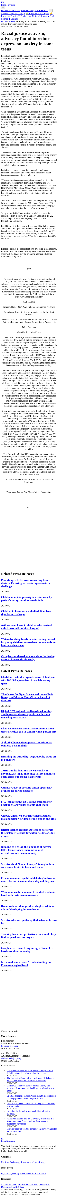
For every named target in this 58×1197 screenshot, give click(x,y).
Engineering (24, 16)
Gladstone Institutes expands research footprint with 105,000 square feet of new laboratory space (28, 680)
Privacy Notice (38, 1184)
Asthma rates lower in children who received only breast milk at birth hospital (26, 627)
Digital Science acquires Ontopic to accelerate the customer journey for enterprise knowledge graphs (28, 832)
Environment (33, 13)
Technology (18, 13)
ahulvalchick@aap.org (11, 1058)
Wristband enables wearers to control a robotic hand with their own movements (28, 894)
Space (45, 13)
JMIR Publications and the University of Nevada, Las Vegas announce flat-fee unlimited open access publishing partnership (28, 773)
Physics (12, 16)
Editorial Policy (27, 10)
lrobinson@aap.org (9, 1046)
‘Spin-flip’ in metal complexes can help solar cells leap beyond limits (26, 744)
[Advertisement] (29, 540)
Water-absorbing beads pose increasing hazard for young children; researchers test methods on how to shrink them (28, 642)
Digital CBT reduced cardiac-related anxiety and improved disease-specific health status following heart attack (26, 714)
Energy (42, 1162)
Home (4, 10)
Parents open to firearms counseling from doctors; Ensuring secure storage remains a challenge (26, 583)
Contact (16, 10)
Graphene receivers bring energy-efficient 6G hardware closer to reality (27, 950)
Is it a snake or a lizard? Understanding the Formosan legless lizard (26, 964)
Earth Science (39, 1173)
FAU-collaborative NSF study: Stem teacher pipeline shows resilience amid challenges (26, 803)
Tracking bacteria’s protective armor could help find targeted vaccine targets (28, 936)
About (10, 10)
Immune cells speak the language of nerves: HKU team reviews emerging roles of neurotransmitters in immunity (26, 849)
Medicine (6, 13)
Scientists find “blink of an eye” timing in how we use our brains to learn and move (27, 866)
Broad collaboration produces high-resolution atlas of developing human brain (27, 908)
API (37, 10)
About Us (5, 1184)
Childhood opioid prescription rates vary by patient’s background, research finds (26, 599)
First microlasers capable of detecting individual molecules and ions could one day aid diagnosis (28, 879)
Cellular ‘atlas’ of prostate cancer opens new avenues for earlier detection (26, 789)
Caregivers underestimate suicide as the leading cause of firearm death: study (28, 658)
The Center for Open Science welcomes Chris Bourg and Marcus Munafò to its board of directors (27, 697)
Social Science (39, 16)
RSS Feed (43, 10)
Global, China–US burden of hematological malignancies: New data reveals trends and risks (28, 817)
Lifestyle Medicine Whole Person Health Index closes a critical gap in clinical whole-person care (28, 730)
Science (13, 19)
